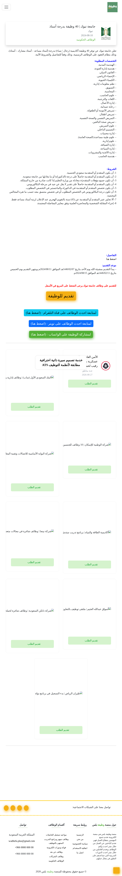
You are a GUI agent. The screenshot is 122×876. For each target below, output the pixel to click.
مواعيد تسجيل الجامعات (56, 835)
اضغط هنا (111, 259)
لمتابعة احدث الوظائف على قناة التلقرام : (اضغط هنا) (61, 313)
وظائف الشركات (56, 856)
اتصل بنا (80, 853)
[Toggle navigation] (6, 7)
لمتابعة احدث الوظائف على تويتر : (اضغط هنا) (61, 323)
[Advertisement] (61, 230)
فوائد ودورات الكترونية (56, 847)
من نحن (80, 839)
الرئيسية (80, 835)
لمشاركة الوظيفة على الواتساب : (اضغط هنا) (61, 334)
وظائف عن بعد (56, 852)
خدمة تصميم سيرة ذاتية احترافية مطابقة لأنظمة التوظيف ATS (61, 362)
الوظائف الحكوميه (85, 39)
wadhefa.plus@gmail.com (22, 841)
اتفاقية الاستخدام (80, 848)
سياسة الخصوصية (80, 844)
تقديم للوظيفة (61, 295)
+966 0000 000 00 (24, 847)
